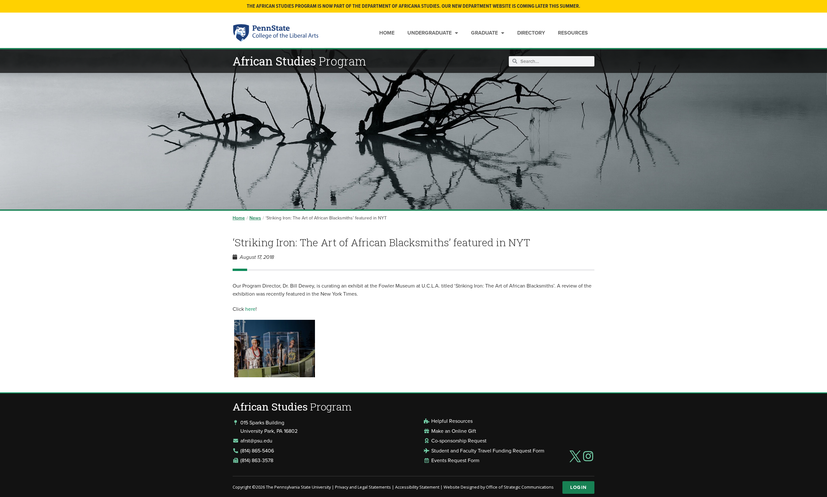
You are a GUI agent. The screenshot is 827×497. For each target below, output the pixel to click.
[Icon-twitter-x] (575, 456)
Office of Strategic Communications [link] (520, 487)
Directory (531, 32)
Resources (573, 32)
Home (386, 32)
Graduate (484, 32)
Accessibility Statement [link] (417, 487)
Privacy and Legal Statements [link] (363, 487)
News (255, 218)
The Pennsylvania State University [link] (298, 487)
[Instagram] (588, 456)
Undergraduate (429, 32)
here (250, 308)
